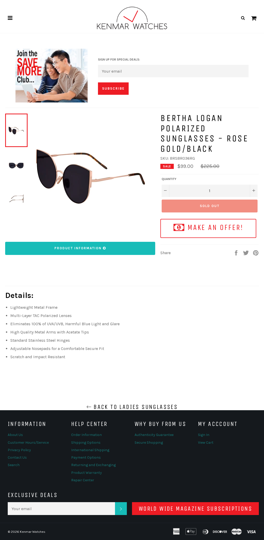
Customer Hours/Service (28, 442)
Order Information (86, 435)
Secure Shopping (149, 442)
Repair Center (82, 480)
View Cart (205, 442)
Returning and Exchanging (93, 465)
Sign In (203, 435)
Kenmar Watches (32, 532)
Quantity (169, 179)
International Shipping (90, 450)
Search (14, 465)
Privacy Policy (19, 450)
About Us (15, 435)
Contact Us (17, 457)
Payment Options (86, 457)
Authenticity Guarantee (154, 435)
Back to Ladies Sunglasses (135, 407)
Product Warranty (86, 472)
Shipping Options (86, 442)
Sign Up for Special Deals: (119, 59)
